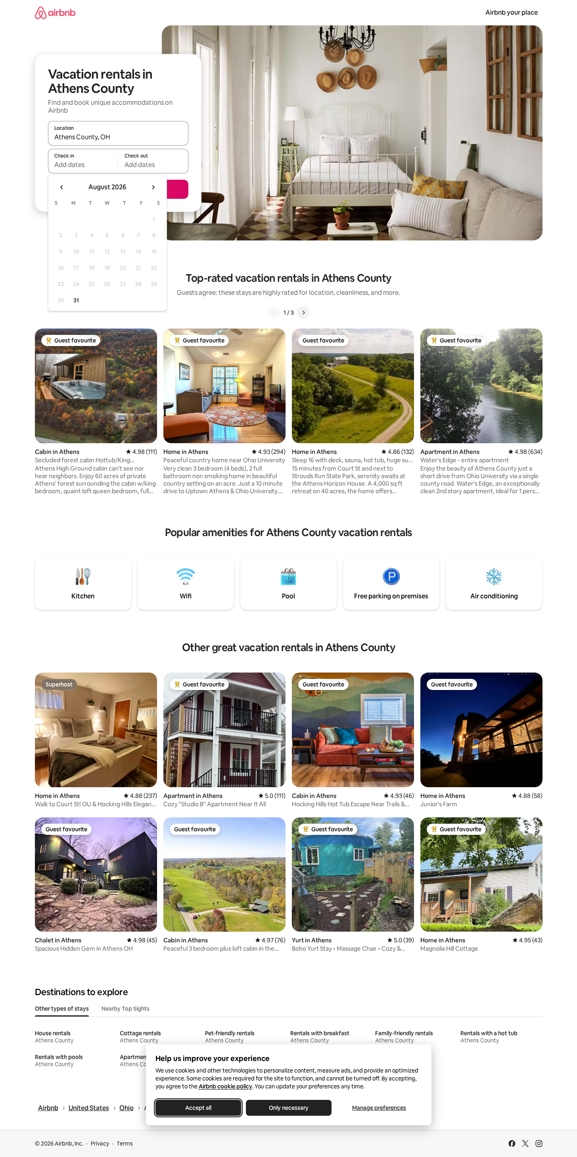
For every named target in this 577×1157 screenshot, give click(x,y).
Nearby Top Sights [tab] (126, 1008)
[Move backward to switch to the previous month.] (61, 187)
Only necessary (289, 1107)
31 (76, 300)
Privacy (100, 1143)
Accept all (198, 1107)
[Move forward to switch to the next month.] (153, 187)
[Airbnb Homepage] (55, 12)
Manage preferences (379, 1107)
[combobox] (118, 137)
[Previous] (274, 312)
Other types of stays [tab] (62, 1008)
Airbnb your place (511, 12)
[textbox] (83, 164)
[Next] (303, 312)
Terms (125, 1143)
